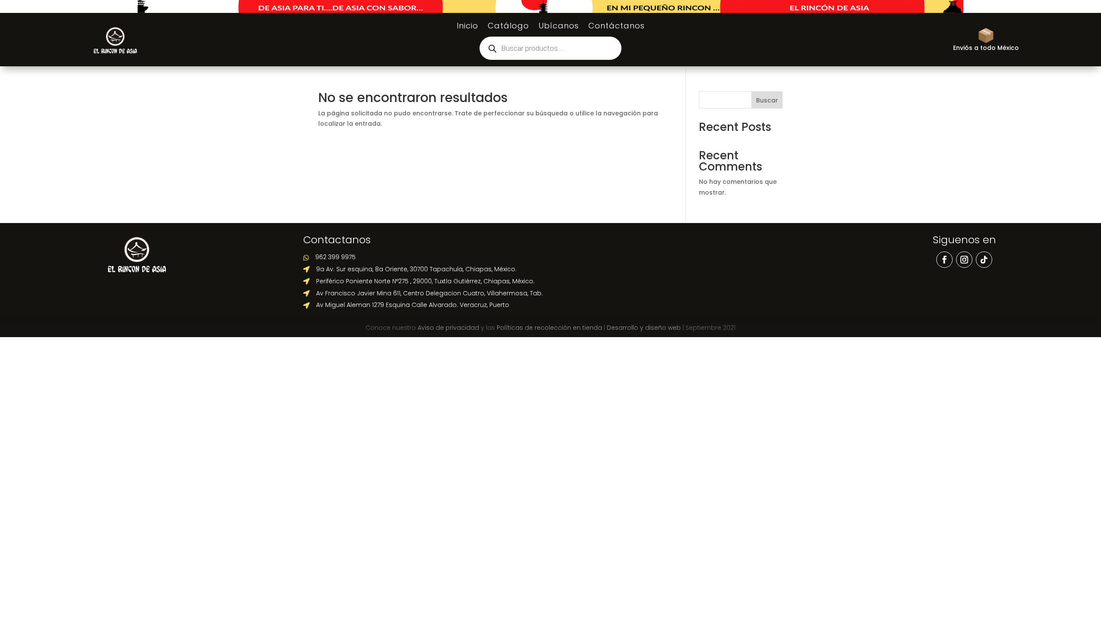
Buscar (767, 100)
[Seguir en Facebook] (944, 259)
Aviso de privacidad (448, 327)
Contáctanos (616, 27)
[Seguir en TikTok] (984, 259)
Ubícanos (558, 27)
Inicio (467, 27)
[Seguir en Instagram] (964, 259)
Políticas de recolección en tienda (549, 327)
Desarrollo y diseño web (644, 327)
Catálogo (508, 27)
